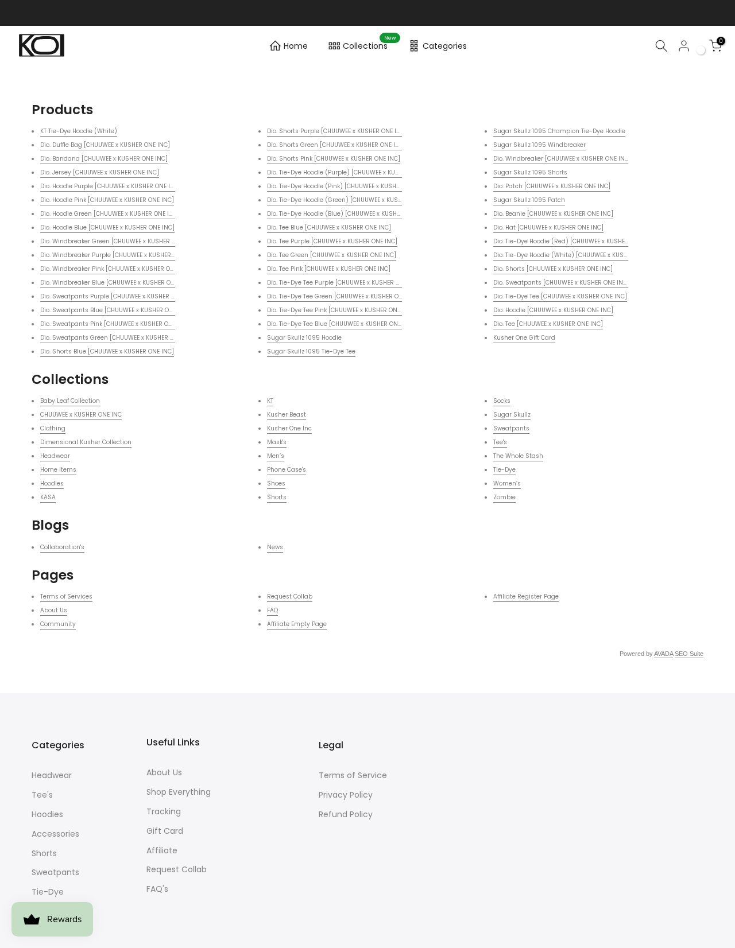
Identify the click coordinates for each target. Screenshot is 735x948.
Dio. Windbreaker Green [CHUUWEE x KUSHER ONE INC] (119, 241)
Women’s (507, 483)
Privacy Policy (346, 795)
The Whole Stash (518, 456)
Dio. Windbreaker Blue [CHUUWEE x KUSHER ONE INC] (116, 282)
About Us (53, 610)
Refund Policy (346, 814)
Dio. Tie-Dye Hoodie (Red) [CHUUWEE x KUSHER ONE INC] (574, 241)
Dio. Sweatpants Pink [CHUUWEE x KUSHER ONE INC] (115, 324)
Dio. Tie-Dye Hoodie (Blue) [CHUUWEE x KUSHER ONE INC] (349, 213)
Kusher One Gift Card (524, 337)
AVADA (663, 653)
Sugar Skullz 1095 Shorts (530, 172)
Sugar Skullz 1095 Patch (529, 200)
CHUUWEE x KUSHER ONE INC (81, 414)
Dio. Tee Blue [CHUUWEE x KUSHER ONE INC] (329, 227)
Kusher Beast (286, 414)
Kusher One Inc (289, 428)
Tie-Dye (504, 469)
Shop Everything (178, 792)
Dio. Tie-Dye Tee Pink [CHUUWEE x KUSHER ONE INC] (341, 310)
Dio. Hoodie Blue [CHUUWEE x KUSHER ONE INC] (107, 227)
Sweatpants (511, 428)
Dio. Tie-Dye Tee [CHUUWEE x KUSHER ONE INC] (560, 296)
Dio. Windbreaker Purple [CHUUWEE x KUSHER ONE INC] (119, 255)
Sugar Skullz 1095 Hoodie (304, 337)
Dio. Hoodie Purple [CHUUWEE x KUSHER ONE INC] (110, 186)
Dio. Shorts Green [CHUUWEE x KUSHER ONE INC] (336, 145)
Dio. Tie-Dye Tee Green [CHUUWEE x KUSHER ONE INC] (343, 296)
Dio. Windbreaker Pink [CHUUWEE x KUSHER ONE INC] (116, 269)
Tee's (500, 442)
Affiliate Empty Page (297, 624)
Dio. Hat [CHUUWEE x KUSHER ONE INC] (548, 227)
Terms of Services (66, 596)
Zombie (504, 497)
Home (296, 46)
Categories (445, 46)
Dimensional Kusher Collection (85, 442)
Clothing (52, 428)
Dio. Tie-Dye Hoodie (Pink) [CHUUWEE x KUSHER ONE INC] (349, 186)
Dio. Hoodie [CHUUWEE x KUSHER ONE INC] (553, 310)
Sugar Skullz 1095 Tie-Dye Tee (311, 351)
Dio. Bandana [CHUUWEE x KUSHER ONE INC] (104, 158)
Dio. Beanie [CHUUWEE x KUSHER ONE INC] (553, 213)
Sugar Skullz (512, 414)
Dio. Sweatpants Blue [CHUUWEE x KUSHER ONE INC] (115, 310)
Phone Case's (286, 469)
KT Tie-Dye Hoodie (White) (78, 131)
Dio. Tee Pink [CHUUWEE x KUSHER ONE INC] (328, 269)
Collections (369, 44)
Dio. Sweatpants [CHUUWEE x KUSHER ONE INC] (561, 282)
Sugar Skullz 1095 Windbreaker (539, 145)
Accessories (55, 834)
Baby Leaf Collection (70, 401)
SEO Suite (689, 653)
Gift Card (164, 831)
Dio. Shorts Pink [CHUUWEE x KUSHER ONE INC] (333, 158)
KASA (48, 497)
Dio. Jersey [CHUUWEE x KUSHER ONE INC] (99, 172)
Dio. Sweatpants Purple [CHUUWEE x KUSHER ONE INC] (118, 296)
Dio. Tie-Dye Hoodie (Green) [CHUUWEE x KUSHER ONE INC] (351, 200)
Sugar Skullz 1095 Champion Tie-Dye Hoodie (559, 131)
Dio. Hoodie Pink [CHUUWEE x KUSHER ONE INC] (107, 200)
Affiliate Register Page (526, 596)
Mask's (277, 442)
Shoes (276, 483)
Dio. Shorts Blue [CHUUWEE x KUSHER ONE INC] (107, 351)
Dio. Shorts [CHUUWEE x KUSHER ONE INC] (553, 269)
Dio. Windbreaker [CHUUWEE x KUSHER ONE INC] (562, 158)
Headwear (55, 456)
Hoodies (52, 483)
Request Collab (289, 596)
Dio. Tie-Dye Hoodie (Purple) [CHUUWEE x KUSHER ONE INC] (352, 172)
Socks (501, 401)
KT (270, 401)
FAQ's (157, 889)
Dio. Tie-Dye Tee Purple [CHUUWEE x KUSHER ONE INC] (344, 282)
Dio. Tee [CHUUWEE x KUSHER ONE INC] (548, 324)
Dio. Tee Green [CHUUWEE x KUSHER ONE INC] (331, 255)
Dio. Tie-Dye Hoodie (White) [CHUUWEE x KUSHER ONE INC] (577, 255)
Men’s (275, 456)
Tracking (163, 811)
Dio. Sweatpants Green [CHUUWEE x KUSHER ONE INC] (118, 337)
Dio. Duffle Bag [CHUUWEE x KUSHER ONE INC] (105, 145)
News (275, 547)
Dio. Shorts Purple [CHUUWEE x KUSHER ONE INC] (337, 131)
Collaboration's (62, 547)
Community (58, 624)
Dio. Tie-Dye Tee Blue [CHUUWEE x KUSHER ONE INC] (341, 324)
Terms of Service (353, 775)
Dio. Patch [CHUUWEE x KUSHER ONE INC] (551, 186)
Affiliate (161, 850)
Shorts (277, 497)
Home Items (58, 469)
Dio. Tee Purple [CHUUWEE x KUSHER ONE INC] (332, 241)
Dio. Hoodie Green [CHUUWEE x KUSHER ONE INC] (110, 213)
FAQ (272, 610)
